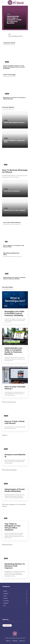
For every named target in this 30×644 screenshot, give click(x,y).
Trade (6, 241)
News (15, 605)
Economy (6, 120)
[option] (15, 18)
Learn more (7, 625)
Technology (7, 93)
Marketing (5, 483)
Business (8, 14)
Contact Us (22, 640)
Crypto (9, 34)
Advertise (14, 640)
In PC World (15, 600)
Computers (6, 61)
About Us (8, 640)
